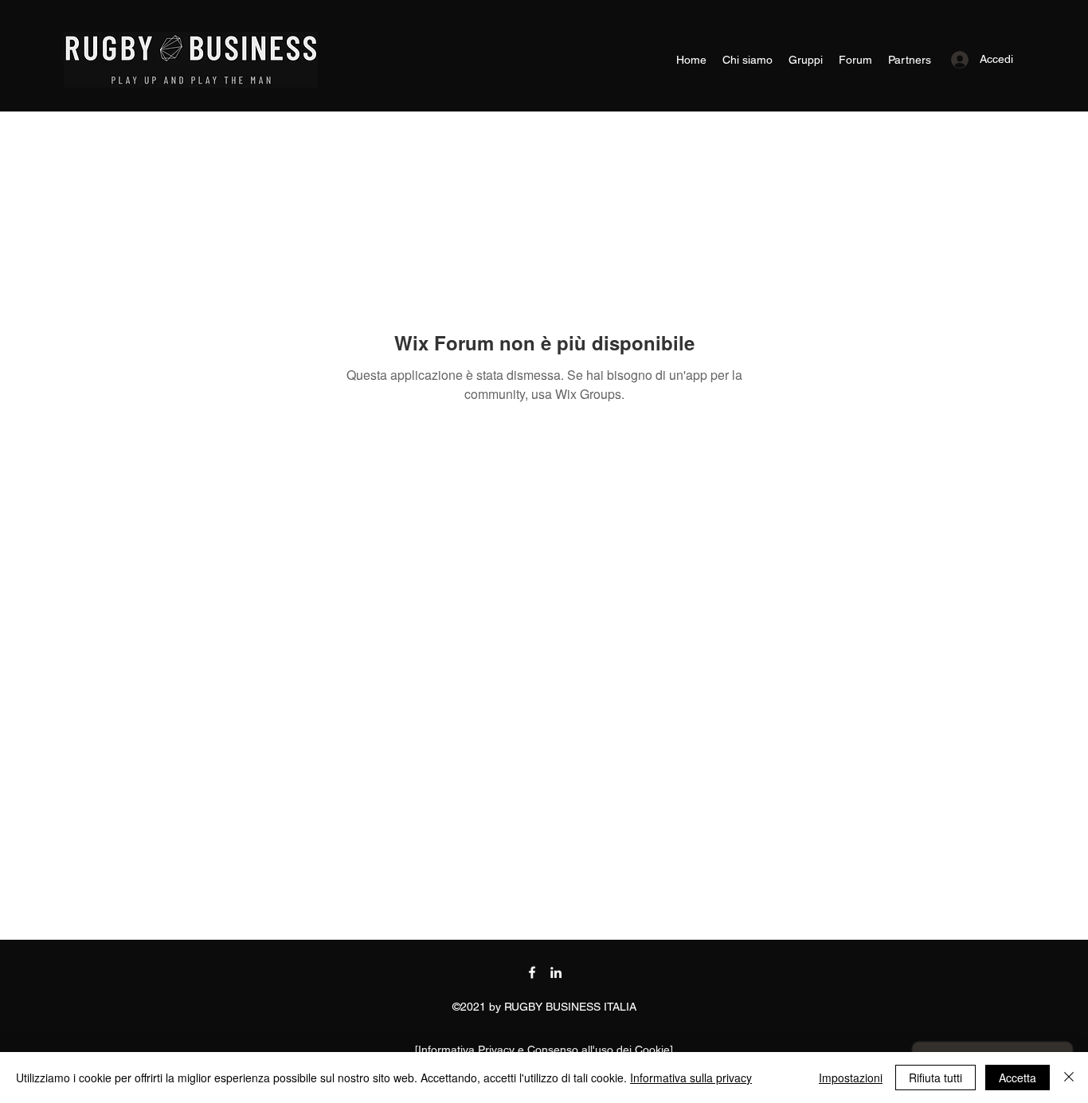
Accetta (1017, 1077)
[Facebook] (532, 972)
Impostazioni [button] (851, 1077)
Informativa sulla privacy (691, 1077)
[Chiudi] (1068, 1077)
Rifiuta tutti (935, 1077)
